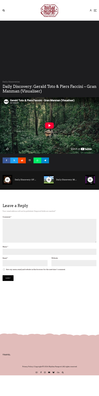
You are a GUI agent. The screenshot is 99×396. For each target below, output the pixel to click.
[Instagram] (45, 372)
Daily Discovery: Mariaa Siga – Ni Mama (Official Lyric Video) (67, 180)
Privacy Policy (27, 366)
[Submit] (22, 160)
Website (54, 258)
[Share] (6, 160)
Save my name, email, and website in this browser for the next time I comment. (35, 269)
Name (5, 247)
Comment (7, 217)
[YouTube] (49, 372)
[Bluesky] (53, 372)
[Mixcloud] (58, 372)
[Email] (30, 160)
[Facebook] (41, 372)
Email (5, 258)
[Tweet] (14, 160)
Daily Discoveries (11, 82)
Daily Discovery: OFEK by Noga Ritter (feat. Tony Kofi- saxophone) (25, 180)
